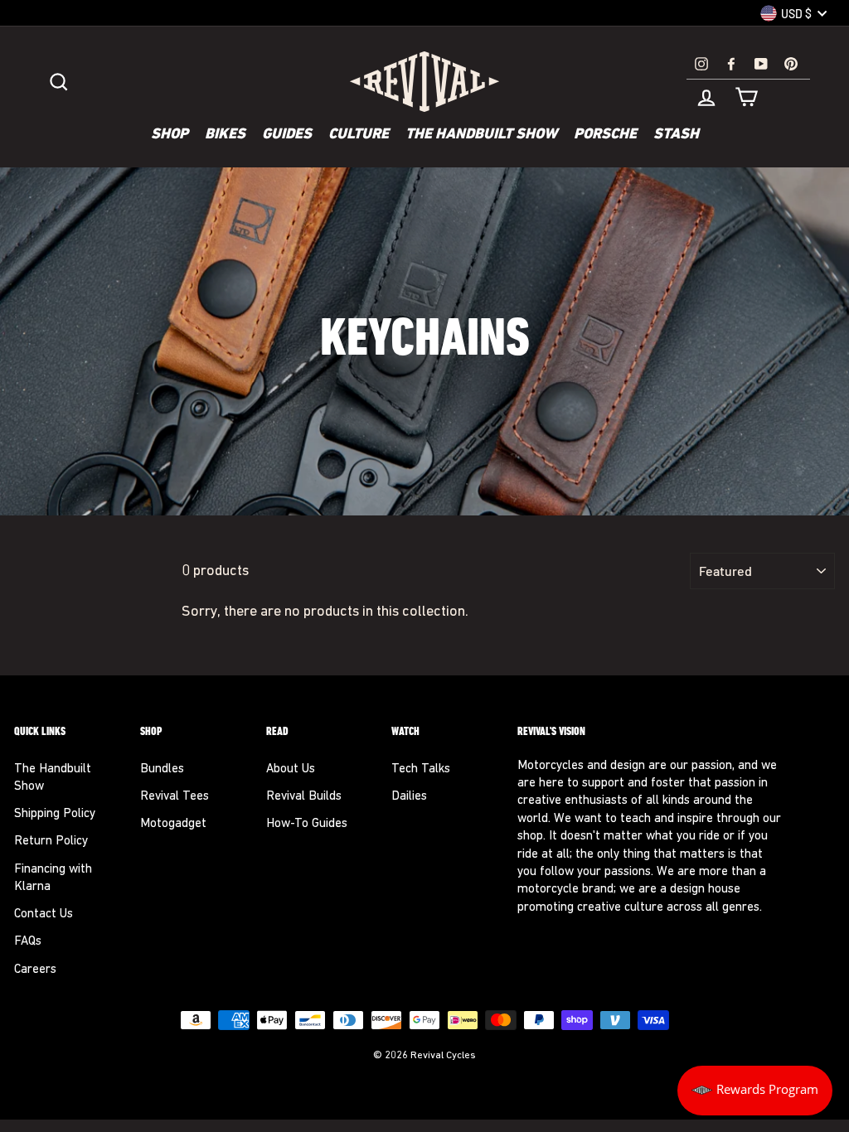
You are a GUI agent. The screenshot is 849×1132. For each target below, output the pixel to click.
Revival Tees (174, 797)
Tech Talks (420, 769)
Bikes (225, 135)
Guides (287, 135)
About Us (290, 769)
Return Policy (51, 841)
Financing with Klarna (53, 878)
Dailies (409, 797)
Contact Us (43, 914)
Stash (676, 135)
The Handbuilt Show (481, 135)
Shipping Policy (54, 814)
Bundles (162, 769)
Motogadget (173, 824)
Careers (35, 970)
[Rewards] (754, 1090)
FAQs (27, 942)
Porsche (605, 135)
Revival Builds (304, 797)
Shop (169, 135)
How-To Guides (306, 824)
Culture (358, 135)
